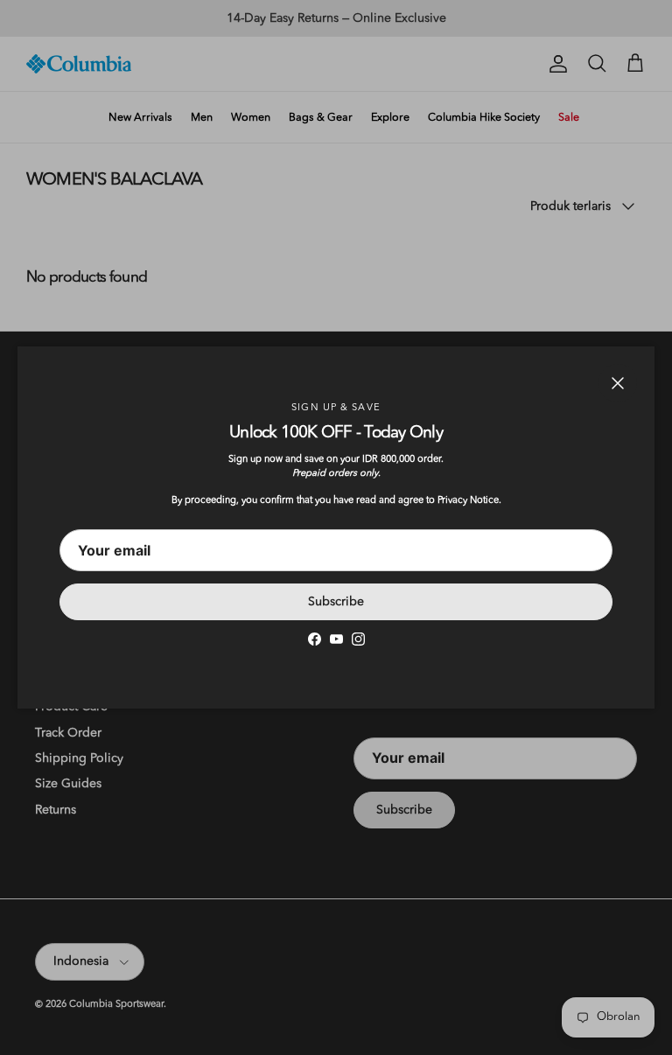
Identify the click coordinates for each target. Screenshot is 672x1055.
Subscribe (336, 602)
